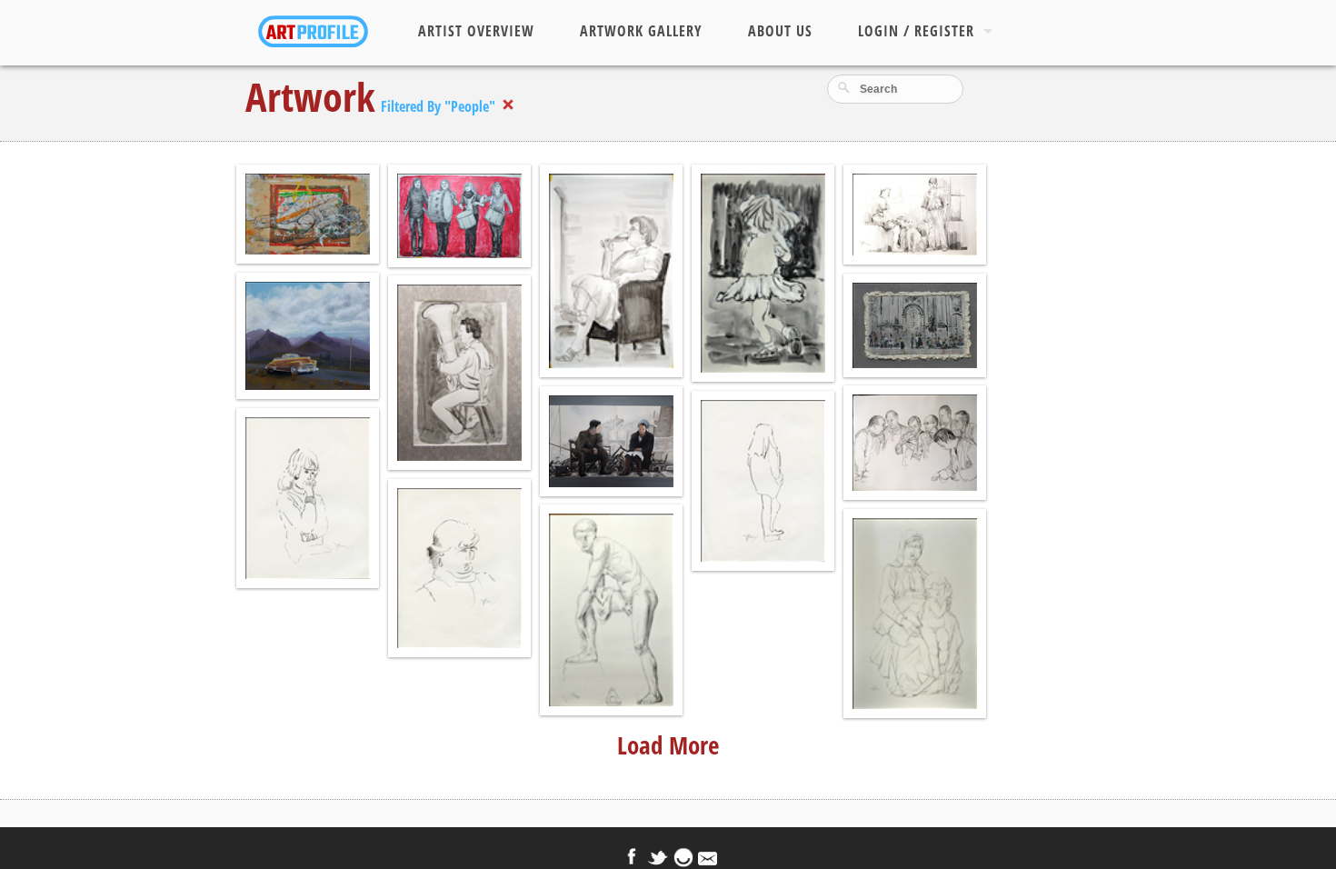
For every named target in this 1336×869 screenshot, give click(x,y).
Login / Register (916, 31)
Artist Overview (476, 31)
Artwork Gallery (641, 31)
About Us (780, 31)
